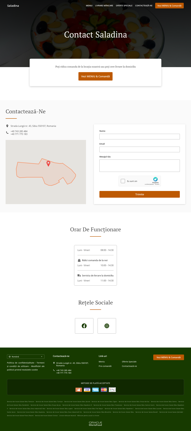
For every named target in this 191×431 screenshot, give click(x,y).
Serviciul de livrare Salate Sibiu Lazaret (148, 408)
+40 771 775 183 (19, 134)
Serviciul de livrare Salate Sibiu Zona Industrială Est (64, 412)
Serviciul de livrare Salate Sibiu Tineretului (108, 405)
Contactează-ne (143, 5)
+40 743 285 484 (19, 131)
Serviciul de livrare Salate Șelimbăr (171, 412)
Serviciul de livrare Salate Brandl (146, 412)
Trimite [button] (139, 194)
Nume (102, 131)
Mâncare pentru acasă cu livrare (88, 415)
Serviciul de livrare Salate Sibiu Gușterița (31, 412)
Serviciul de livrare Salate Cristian (46, 415)
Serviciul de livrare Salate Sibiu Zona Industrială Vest (27, 408)
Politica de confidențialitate (20, 362)
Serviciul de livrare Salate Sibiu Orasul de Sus (134, 401)
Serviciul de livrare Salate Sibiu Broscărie (97, 412)
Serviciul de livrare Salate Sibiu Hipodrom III (77, 405)
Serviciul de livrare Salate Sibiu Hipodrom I (119, 408)
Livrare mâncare (104, 5)
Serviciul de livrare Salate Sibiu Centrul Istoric (139, 405)
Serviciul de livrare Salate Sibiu (123, 412)
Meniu (89, 5)
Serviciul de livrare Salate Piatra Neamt (20, 415)
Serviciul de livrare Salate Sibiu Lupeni (60, 408)
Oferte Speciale (124, 5)
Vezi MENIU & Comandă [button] (169, 5)
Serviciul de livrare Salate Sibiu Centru (164, 401)
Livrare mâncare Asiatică (67, 415)
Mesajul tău (105, 157)
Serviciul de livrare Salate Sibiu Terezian (20, 401)
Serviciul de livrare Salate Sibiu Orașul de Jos (46, 405)
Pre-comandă (105, 366)
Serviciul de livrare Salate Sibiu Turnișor (49, 401)
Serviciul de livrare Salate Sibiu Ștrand (77, 401)
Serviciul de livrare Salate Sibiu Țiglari (104, 401)
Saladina (13, 6)
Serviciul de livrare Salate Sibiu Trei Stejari (88, 408)
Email (102, 144)
